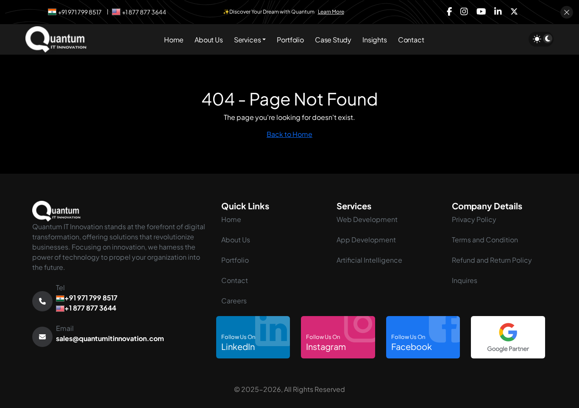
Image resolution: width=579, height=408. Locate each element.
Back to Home (289, 134)
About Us (235, 239)
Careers (234, 300)
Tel (86, 297)
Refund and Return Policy (492, 259)
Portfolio (235, 259)
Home (231, 219)
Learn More (331, 11)
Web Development (367, 219)
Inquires (464, 280)
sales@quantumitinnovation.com (110, 338)
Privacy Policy (474, 219)
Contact (234, 280)
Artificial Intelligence (369, 259)
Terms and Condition (485, 239)
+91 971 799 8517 (80, 12)
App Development (366, 239)
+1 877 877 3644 (144, 12)
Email (110, 333)
